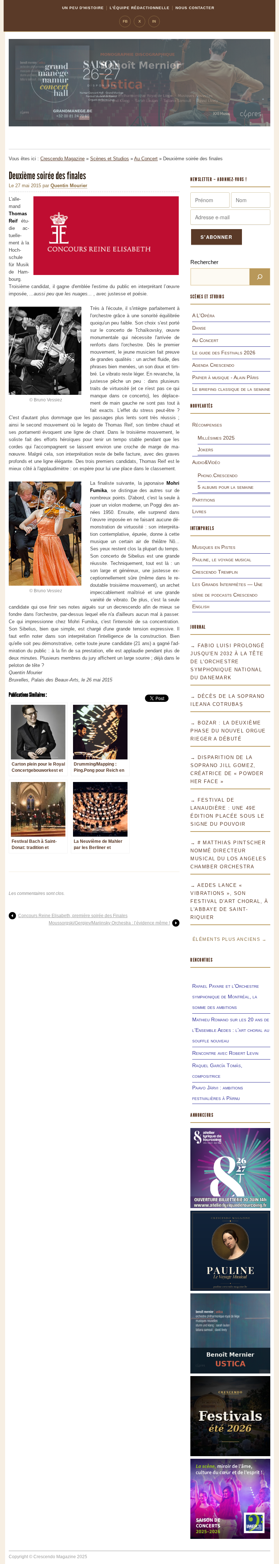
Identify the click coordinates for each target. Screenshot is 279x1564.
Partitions (203, 500)
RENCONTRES (201, 960)
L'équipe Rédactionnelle (140, 8)
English (200, 606)
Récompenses (207, 425)
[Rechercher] (260, 276)
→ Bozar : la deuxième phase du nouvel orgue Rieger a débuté (228, 731)
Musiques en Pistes (213, 547)
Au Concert (146, 158)
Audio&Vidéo (206, 462)
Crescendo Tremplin (215, 572)
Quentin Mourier (68, 185)
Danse (199, 328)
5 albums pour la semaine (226, 487)
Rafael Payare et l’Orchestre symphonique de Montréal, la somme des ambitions (225, 996)
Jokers (205, 449)
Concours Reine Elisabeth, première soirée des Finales (73, 915)
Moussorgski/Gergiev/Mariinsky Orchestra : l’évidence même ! (109, 923)
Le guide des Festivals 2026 (223, 352)
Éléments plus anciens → (230, 939)
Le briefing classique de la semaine (231, 389)
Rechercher (204, 262)
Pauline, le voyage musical (221, 559)
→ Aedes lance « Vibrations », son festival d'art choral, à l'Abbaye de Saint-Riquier (229, 901)
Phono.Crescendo (218, 475)
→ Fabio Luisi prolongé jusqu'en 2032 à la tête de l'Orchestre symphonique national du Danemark (227, 661)
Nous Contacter (194, 8)
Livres (199, 511)
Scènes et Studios (109, 158)
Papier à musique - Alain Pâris (225, 377)
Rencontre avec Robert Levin (225, 1053)
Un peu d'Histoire (83, 8)
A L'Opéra (203, 315)
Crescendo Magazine (62, 158)
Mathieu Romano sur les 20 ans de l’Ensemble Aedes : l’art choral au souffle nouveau (230, 1030)
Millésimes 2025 (216, 438)
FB (125, 21)
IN (154, 21)
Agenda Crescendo (213, 365)
